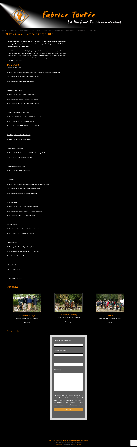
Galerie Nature (24, 30)
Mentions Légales (84, 440)
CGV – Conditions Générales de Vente (60, 440)
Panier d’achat (70, 30)
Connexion (134, 2)
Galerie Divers (59, 30)
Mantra (73, 444)
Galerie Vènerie (36, 30)
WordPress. (79, 444)
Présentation (13, 30)
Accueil (4, 30)
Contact (50, 440)
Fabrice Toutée (59, 444)
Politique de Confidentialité (74, 440)
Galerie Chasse (47, 30)
